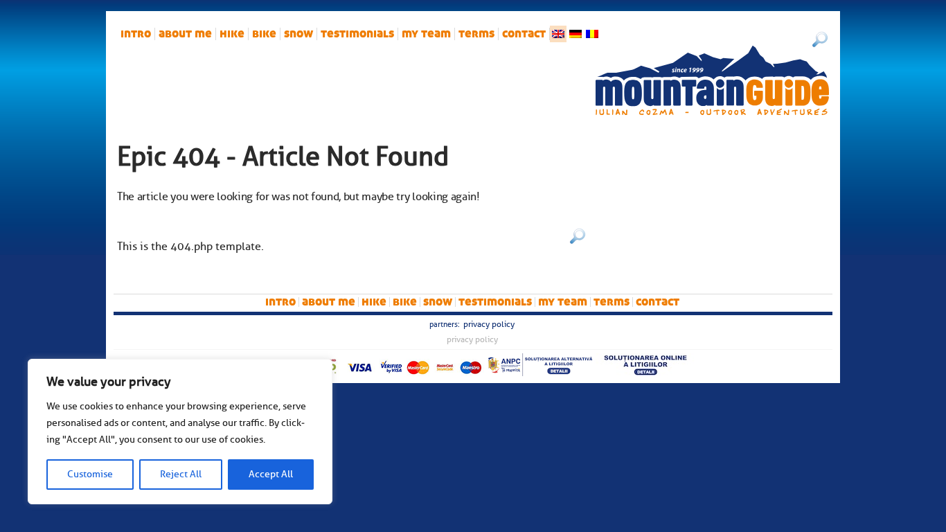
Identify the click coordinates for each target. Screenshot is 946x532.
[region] (180, 431)
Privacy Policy (489, 324)
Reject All (181, 474)
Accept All (271, 474)
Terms (476, 34)
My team (426, 34)
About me (185, 34)
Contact (524, 34)
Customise (90, 474)
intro (136, 34)
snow (298, 34)
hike (232, 34)
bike (264, 34)
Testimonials (357, 34)
